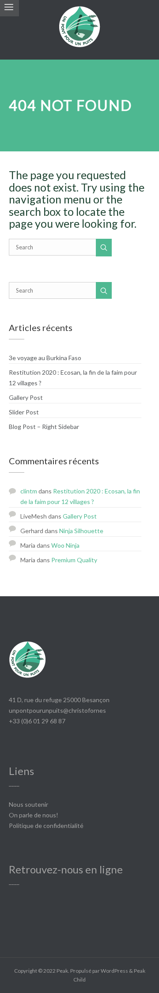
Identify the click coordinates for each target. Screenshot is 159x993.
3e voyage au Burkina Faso (45, 357)
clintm (28, 491)
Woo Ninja (65, 545)
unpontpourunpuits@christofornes (57, 710)
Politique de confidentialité (46, 825)
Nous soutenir (28, 804)
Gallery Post (26, 397)
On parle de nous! (33, 815)
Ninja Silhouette (81, 530)
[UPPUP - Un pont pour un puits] (79, 29)
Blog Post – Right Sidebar (44, 426)
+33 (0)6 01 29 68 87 (37, 721)
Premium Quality (74, 560)
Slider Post (24, 412)
